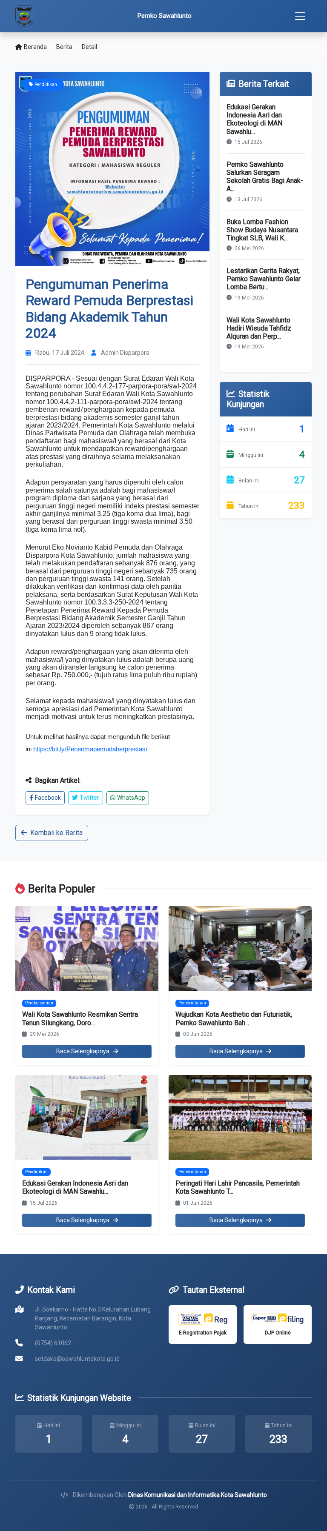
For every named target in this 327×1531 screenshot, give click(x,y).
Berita (64, 46)
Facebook (48, 797)
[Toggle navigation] (300, 16)
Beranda (35, 46)
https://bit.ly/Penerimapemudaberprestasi (90, 749)
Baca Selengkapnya (82, 1051)
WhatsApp (131, 797)
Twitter (89, 797)
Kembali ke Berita (56, 833)
